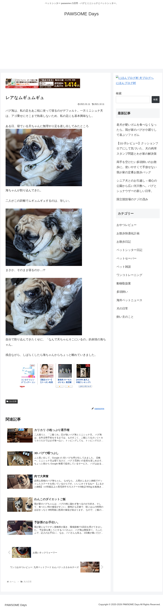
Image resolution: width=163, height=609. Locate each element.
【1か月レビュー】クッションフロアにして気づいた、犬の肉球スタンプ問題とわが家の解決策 (137, 148)
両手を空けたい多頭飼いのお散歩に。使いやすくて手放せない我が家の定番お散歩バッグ (137, 167)
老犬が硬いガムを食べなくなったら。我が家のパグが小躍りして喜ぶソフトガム (137, 130)
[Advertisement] (81, 46)
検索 (119, 93)
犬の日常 (13, 401)
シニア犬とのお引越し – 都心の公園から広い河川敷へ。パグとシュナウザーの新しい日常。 (137, 186)
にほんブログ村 (126, 83)
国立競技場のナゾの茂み (132, 199)
